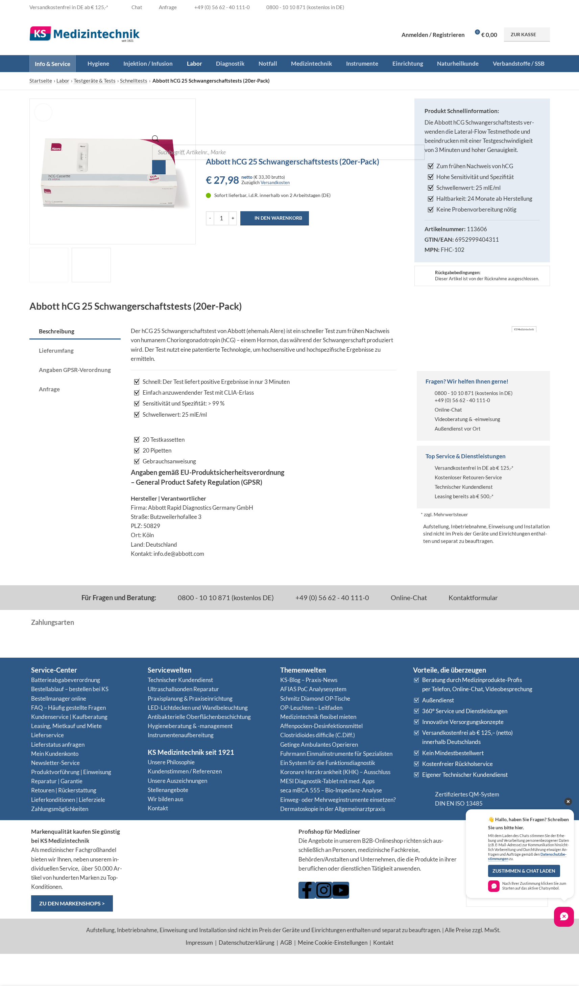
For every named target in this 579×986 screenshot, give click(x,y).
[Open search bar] (155, 140)
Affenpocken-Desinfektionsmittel (321, 725)
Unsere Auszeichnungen (177, 780)
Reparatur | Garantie (56, 781)
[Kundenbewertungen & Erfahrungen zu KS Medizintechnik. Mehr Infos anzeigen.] (211, 853)
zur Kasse (523, 34)
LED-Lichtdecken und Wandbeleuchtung (198, 707)
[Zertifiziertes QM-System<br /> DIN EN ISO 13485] (421, 798)
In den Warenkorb (278, 218)
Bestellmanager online (58, 698)
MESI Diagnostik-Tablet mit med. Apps (327, 781)
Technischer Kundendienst (464, 487)
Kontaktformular (472, 597)
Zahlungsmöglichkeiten (59, 808)
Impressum (199, 942)
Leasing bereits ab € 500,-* (464, 496)
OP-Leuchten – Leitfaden (311, 707)
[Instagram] (323, 890)
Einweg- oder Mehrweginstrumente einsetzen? (338, 799)
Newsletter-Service (55, 762)
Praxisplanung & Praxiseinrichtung (190, 698)
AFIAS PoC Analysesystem (313, 689)
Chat (136, 7)
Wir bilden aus (165, 799)
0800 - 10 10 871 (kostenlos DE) (225, 597)
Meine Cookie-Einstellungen (332, 942)
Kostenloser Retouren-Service (468, 477)
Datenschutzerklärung (246, 942)
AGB (286, 942)
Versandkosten (275, 182)
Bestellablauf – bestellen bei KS (69, 689)
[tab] (75, 332)
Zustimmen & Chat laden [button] (523, 871)
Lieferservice (47, 735)
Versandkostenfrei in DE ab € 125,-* (474, 468)
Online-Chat (448, 410)
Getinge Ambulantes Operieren (319, 744)
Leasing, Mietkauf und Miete (66, 725)
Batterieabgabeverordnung (65, 679)
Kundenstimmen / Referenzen (185, 771)
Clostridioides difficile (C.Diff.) (317, 735)
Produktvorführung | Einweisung (71, 771)
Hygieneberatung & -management (190, 725)
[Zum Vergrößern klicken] (43, 112)
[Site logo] (84, 33)
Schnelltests (133, 81)
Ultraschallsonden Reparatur (183, 689)
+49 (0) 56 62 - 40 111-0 (462, 400)
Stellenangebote (168, 789)
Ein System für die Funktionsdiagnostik (327, 762)
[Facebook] (306, 890)
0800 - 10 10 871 (454, 393)
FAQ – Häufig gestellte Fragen (68, 707)
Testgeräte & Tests (95, 81)
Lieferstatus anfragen (58, 744)
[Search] (159, 167)
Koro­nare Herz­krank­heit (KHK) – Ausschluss (335, 771)
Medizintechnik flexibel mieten (318, 716)
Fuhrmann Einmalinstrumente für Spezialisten (336, 753)
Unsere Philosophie (171, 762)
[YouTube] (340, 890)
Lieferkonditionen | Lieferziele (68, 799)
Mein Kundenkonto (54, 753)
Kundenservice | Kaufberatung (69, 716)
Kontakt (158, 808)
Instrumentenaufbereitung (181, 735)
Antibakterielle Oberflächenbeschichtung (199, 716)
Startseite (40, 81)
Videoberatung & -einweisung (467, 419)
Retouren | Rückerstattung (63, 790)
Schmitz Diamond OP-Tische (315, 698)
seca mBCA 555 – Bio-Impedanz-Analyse (331, 790)
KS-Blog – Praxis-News (308, 679)
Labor (62, 81)
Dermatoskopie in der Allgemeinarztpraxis (332, 808)
